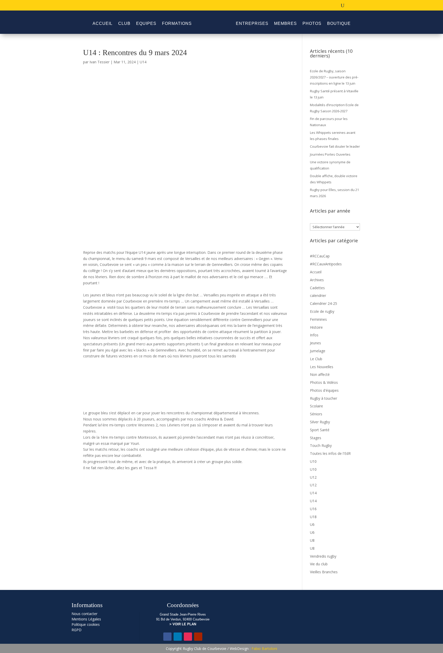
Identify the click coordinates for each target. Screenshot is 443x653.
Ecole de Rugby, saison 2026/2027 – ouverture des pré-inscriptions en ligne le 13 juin (334, 77)
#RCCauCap (320, 256)
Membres (285, 23)
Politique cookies (86, 624)
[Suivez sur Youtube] (198, 636)
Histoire (316, 327)
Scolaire (316, 406)
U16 (313, 508)
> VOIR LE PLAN (182, 624)
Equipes (146, 23)
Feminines (318, 319)
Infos (314, 335)
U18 (313, 516)
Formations (177, 23)
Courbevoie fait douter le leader (335, 146)
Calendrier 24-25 (323, 303)
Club (124, 23)
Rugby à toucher (323, 398)
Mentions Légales (86, 619)
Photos (312, 23)
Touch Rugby (321, 445)
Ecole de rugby (322, 311)
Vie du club (319, 563)
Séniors (316, 413)
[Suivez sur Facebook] (167, 636)
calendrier (318, 295)
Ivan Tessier (99, 61)
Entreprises (252, 23)
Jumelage (317, 350)
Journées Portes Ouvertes (330, 154)
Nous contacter (84, 613)
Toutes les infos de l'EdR (330, 453)
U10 (313, 461)
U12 (313, 477)
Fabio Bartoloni (264, 648)
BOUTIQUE (339, 23)
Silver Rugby (320, 421)
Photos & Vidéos (324, 382)
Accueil (103, 23)
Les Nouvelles (321, 366)
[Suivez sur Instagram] (188, 636)
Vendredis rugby (323, 556)
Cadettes (317, 287)
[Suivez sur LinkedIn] (178, 636)
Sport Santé (319, 429)
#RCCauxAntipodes (326, 264)
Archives (317, 279)
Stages (315, 437)
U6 (312, 524)
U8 (312, 540)
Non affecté (320, 374)
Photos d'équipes (324, 390)
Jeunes (315, 342)
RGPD (77, 629)
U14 (143, 61)
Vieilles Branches (324, 571)
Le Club (316, 358)
